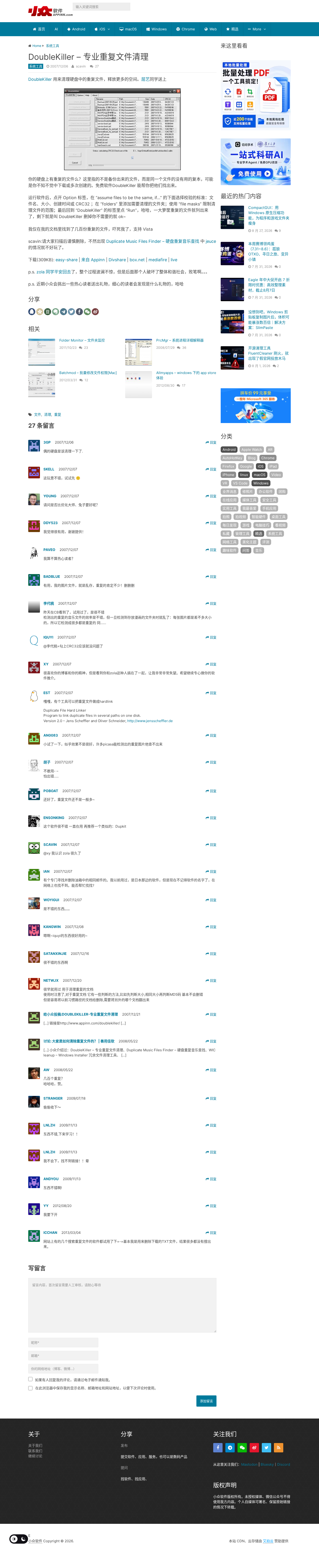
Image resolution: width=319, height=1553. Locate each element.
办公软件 (266, 491)
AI (56, 29)
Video (276, 475)
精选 (234, 29)
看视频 (280, 525)
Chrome (188, 29)
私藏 (226, 533)
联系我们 (35, 1451)
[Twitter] (266, 1447)
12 (86, 380)
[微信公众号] (242, 1447)
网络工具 (230, 542)
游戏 (245, 525)
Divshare (117, 259)
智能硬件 (259, 517)
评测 (265, 542)
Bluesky (267, 1464)
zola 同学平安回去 (53, 271)
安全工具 (269, 500)
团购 (282, 491)
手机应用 (269, 508)
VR (225, 483)
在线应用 (230, 500)
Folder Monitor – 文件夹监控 (82, 340)
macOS (130, 29)
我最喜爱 (249, 508)
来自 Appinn (93, 259)
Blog (251, 458)
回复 (212, 442)
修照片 (247, 491)
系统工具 (35, 66)
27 (97, 66)
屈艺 (145, 79)
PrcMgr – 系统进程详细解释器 (180, 340)
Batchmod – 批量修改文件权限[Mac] (88, 373)
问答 (245, 550)
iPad (273, 466)
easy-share (67, 259)
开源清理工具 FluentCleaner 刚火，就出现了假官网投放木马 (268, 353)
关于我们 (35, 1445)
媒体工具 (249, 500)
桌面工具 (279, 517)
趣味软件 (230, 550)
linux (244, 475)
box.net (137, 259)
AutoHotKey (232, 458)
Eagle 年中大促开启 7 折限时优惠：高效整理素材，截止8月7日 (269, 285)
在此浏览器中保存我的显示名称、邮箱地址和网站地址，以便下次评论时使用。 (96, 1388)
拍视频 (240, 517)
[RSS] (278, 1447)
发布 (124, 1445)
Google (246, 466)
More (256, 29)
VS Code (240, 483)
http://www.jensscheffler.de (150, 721)
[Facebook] (218, 1447)
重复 (57, 414)
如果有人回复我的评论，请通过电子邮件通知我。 (73, 1380)
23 (86, 347)
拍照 (226, 517)
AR (270, 449)
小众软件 (35, 1541)
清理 (47, 414)
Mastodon (249, 1464)
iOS (102, 29)
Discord (283, 1464)
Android (78, 29)
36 (184, 347)
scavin (81, 66)
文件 (37, 414)
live (174, 259)
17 (183, 385)
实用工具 (230, 508)
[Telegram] (230, 1447)
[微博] (254, 1447)
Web (213, 29)
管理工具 (242, 533)
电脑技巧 (262, 525)
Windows (159, 29)
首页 (41, 29)
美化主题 (249, 542)
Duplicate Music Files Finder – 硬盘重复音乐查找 (152, 241)
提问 (124, 1467)
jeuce (211, 241)
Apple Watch (251, 449)
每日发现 (230, 525)
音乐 (258, 550)
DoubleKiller (40, 79)
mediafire (158, 259)
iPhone (228, 475)
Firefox (228, 466)
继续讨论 (35, 1456)
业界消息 (230, 491)
